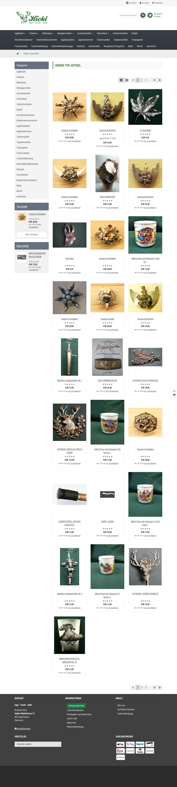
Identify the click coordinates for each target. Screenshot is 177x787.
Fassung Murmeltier (107, 130)
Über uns (121, 705)
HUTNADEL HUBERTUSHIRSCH (145, 593)
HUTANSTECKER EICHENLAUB (145, 380)
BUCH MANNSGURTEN (107, 380)
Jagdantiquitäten (67, 39)
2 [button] (141, 80)
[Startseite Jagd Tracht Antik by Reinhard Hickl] (38, 18)
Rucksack (81, 46)
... (149, 80)
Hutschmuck (102, 33)
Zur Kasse (132, 3)
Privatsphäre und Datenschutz (79, 714)
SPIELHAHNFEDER (107, 197)
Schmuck (33, 33)
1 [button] (137, 80)
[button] (159, 80)
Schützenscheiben (120, 33)
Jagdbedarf (19, 33)
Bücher (140, 46)
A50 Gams (69, 258)
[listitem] (120, 745)
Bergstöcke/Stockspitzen (114, 46)
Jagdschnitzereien (85, 39)
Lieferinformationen (75, 710)
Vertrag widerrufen (76, 705)
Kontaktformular (23, 728)
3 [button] (145, 80)
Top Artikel (22, 206)
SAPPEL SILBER (107, 521)
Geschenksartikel (84, 33)
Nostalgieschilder (64, 33)
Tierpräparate (137, 39)
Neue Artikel (23, 245)
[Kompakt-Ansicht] (121, 80)
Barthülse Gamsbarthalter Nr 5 (69, 380)
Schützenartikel (103, 39)
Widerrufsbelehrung (75, 727)
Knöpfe (135, 33)
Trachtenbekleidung (39, 46)
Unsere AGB (72, 718)
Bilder (130, 46)
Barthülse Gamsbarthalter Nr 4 (69, 593)
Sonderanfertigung (125, 713)
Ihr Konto (145, 3)
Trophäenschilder (121, 39)
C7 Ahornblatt (145, 130)
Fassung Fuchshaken (69, 130)
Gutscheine (151, 46)
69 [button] (154, 80)
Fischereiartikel (21, 46)
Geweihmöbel (94, 46)
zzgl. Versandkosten (74, 141)
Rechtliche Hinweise (126, 709)
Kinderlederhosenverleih (47, 39)
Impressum (71, 722)
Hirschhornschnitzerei (24, 39)
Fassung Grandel (107, 319)
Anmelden (158, 3)
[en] (174, 394)
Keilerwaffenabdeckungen (62, 46)
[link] (150, 15)
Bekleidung (47, 33)
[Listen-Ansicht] (127, 80)
